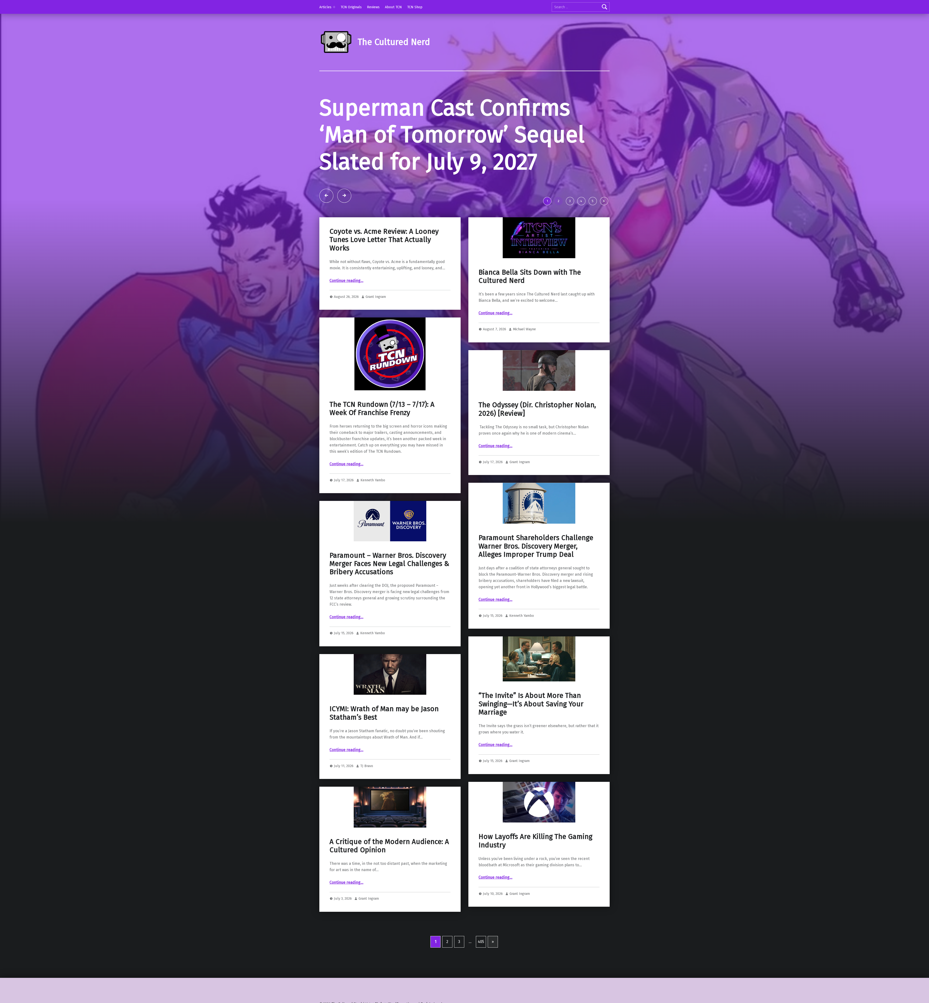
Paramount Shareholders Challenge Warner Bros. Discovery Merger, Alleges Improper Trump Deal (536, 546)
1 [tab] (547, 201)
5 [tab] (592, 201)
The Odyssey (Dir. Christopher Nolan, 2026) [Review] (537, 409)
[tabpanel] (464, 144)
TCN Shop (414, 7)
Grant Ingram (376, 296)
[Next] (344, 196)
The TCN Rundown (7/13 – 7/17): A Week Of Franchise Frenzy (382, 408)
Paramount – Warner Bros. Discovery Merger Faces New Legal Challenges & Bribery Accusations (389, 563)
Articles (325, 7)
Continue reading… (346, 280)
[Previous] (326, 196)
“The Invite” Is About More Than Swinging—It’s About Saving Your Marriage (531, 703)
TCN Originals (351, 7)
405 (481, 941)
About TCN (393, 7)
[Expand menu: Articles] (334, 7)
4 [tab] (581, 201)
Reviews (373, 7)
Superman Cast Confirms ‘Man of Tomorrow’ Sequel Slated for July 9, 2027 (451, 134)
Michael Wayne (524, 329)
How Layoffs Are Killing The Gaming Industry (535, 840)
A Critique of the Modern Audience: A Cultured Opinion (389, 845)
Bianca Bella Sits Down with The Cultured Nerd (530, 276)
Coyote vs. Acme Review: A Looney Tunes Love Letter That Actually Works (384, 239)
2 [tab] (558, 201)
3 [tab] (570, 201)
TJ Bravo (366, 766)
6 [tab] (604, 201)
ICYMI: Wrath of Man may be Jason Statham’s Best (384, 713)
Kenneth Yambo (372, 480)
